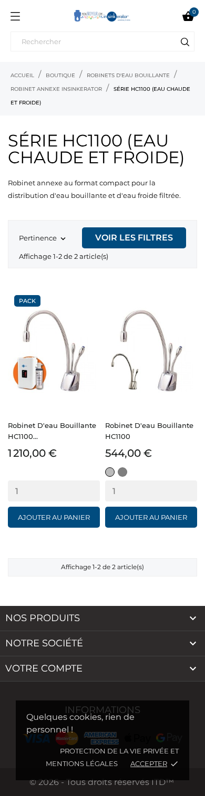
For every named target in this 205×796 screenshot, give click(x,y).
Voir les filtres (134, 238)
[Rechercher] (185, 43)
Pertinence (43, 239)
